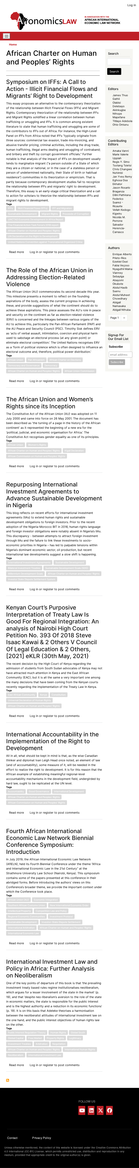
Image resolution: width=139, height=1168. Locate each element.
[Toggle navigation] (6, 36)
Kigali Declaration (74, 450)
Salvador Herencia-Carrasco (119, 228)
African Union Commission (79, 371)
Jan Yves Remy (122, 176)
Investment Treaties (19, 1043)
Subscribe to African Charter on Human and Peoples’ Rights (7, 1080)
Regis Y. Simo (121, 161)
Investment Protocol (61, 916)
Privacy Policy (41, 1138)
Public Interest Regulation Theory (26, 1032)
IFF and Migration (62, 208)
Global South (78, 1032)
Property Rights (55, 1038)
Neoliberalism (15, 1055)
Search (114, 71)
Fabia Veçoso (121, 265)
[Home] (68, 21)
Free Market (35, 1038)
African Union (15, 359)
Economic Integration (46, 899)
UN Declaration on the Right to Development (33, 236)
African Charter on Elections (65, 359)
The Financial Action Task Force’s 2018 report (33, 225)
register (48, 252)
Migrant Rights (50, 213)
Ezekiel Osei (120, 261)
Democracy (51, 365)
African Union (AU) (18, 899)
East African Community (21, 694)
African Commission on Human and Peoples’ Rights (36, 456)
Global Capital (15, 1038)
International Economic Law (23, 933)
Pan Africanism (36, 359)
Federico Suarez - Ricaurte (118, 202)
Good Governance (39, 791)
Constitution (59, 694)
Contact (12, 1138)
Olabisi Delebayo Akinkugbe (119, 106)
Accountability (16, 791)
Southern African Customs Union (26, 905)
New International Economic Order (69, 905)
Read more (16, 252)
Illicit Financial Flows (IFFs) (33, 208)
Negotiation (59, 1043)
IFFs (10, 208)
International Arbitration (21, 927)
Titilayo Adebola (122, 121)
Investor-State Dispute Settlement (61, 922)
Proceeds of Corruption (76, 213)
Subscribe (116, 346)
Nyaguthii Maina (122, 269)
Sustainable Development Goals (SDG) (66, 568)
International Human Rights (80, 1049)
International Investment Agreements (29, 562)
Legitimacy (75, 1038)
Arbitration (42, 1043)
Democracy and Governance (24, 365)
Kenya (43, 694)
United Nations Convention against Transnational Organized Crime (45, 242)
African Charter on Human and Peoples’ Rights (34, 230)
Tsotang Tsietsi (122, 165)
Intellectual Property (19, 910)
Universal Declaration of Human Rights (29, 700)
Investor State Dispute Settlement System (31, 579)
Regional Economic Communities (26, 916)
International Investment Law (44, 1055)
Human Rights (58, 1032)
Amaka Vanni (121, 150)
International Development (69, 791)
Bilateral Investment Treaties (24, 568)
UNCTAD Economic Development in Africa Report (35, 219)
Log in (131, 5)
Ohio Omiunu (121, 124)
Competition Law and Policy (51, 910)
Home (13, 44)
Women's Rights (37, 444)
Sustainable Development (22, 213)
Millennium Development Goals (25, 573)
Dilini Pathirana (122, 195)
